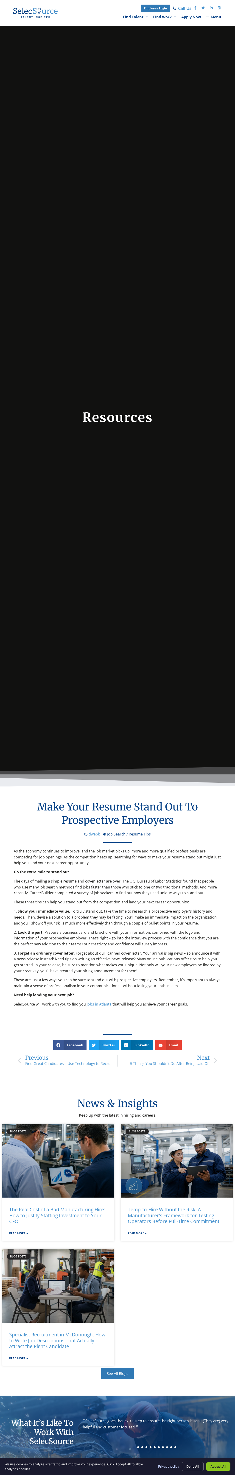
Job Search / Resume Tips (129, 834)
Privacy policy (168, 1466)
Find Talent (133, 18)
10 (175, 1447)
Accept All (218, 1466)
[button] (70, 1045)
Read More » (18, 1233)
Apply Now (191, 18)
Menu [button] (213, 18)
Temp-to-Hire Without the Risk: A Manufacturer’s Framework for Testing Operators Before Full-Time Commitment (173, 1215)
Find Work (162, 18)
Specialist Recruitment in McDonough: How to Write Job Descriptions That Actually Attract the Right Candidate (57, 1340)
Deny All (192, 1466)
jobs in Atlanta (99, 1004)
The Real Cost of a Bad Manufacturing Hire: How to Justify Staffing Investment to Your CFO (57, 1215)
